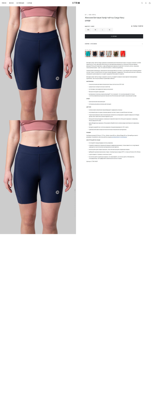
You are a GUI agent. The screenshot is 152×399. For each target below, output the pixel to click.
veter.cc (76, 3)
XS (95, 29)
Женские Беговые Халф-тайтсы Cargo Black (94, 54)
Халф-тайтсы (92, 14)
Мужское (4, 3)
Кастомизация (20, 3)
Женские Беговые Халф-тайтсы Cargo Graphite (101, 54)
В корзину (114, 36)
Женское (11, 3)
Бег (86, 14)
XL (109, 29)
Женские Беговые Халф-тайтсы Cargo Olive (115, 54)
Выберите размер (89, 26)
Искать (142, 3)
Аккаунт (145, 3)
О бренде (29, 3)
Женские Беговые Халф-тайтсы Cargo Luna (108, 54)
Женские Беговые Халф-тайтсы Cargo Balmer (87, 54)
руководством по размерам (119, 137)
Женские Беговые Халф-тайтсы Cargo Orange (122, 54)
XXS (88, 29)
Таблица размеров (138, 26)
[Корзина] (149, 3)
